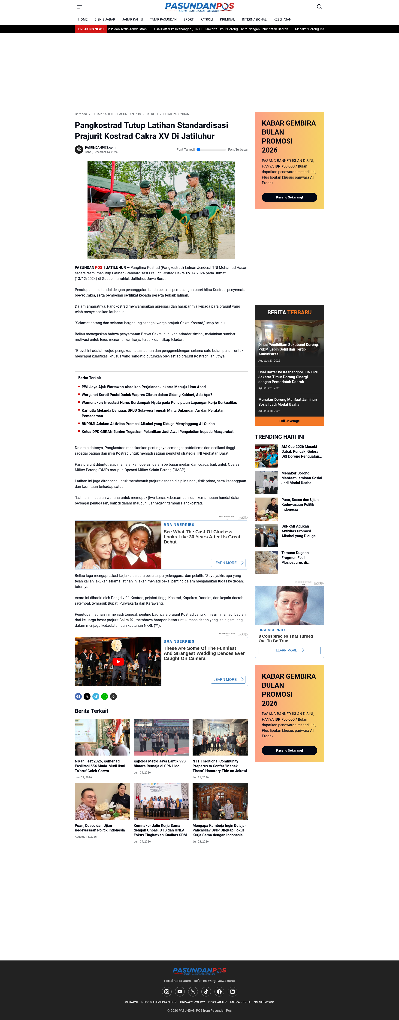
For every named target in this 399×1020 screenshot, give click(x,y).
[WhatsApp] (104, 696)
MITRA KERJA (240, 1002)
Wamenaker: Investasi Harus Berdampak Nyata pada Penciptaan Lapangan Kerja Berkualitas (159, 402)
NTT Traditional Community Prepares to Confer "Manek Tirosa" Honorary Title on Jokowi (220, 766)
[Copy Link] (113, 696)
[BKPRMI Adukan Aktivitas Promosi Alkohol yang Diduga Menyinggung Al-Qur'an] (266, 535)
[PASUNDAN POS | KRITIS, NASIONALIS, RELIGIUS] (199, 7)
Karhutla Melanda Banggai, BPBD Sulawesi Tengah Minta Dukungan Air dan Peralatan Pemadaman (153, 413)
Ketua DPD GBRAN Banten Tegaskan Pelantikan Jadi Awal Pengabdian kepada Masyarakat (157, 431)
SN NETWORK (264, 1002)
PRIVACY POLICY (192, 1002)
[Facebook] (78, 696)
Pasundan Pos (221, 1010)
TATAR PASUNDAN (163, 19)
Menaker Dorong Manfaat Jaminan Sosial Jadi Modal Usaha (310, 29)
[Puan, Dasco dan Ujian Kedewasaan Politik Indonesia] (102, 801)
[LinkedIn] (232, 991)
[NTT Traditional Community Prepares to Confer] (220, 737)
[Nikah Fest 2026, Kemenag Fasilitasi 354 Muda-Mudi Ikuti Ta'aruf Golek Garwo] (102, 737)
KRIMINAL (227, 19)
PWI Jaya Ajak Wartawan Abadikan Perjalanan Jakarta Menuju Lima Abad (144, 387)
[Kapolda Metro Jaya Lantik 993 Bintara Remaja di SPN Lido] (161, 737)
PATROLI (206, 19)
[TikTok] (206, 991)
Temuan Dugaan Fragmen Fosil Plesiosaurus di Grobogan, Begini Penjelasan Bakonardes (301, 558)
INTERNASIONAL (254, 19)
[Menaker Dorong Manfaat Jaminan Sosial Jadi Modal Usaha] (266, 482)
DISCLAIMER (217, 1002)
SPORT (188, 19)
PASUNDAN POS (190, 1010)
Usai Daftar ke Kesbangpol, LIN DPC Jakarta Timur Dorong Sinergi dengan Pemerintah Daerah (193, 29)
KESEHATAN (282, 19)
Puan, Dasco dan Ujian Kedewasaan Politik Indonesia (100, 828)
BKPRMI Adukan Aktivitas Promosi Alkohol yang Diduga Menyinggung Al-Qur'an (148, 424)
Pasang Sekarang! (289, 197)
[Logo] (199, 971)
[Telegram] (95, 696)
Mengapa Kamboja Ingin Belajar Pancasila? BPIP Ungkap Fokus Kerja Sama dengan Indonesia (219, 830)
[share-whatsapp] (122, 696)
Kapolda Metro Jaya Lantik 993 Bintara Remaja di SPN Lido (160, 763)
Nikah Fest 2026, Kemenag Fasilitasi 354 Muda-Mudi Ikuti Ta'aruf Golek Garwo (100, 766)
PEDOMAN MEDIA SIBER (159, 1002)
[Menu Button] (79, 7)
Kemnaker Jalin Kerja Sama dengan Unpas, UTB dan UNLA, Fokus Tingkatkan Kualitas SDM (160, 830)
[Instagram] (167, 991)
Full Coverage (289, 421)
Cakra (124, 620)
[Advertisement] (199, 72)
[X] (87, 696)
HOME (83, 19)
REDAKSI (131, 1002)
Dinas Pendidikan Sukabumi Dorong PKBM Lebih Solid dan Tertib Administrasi (288, 349)
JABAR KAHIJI (132, 19)
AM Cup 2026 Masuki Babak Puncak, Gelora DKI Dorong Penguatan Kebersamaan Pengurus (301, 451)
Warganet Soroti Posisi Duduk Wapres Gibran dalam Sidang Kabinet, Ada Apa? (147, 395)
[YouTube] (180, 991)
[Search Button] (319, 7)
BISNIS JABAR (104, 19)
